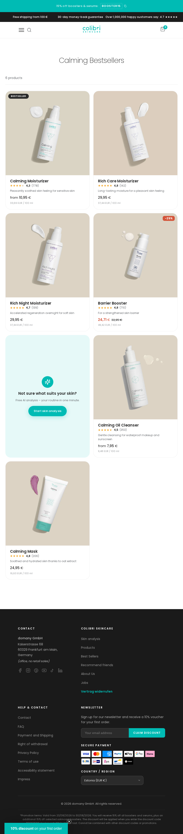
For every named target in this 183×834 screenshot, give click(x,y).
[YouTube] (44, 670)
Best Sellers (89, 656)
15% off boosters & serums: (77, 6)
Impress (24, 779)
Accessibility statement (36, 770)
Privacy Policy (28, 753)
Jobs (84, 682)
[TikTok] (52, 670)
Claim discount (147, 733)
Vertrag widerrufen (96, 691)
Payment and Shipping (35, 735)
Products (88, 647)
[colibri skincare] (91, 30)
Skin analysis (90, 639)
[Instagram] (28, 670)
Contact (24, 717)
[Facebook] (20, 670)
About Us (88, 674)
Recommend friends (97, 665)
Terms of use (28, 761)
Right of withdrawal (33, 744)
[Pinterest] (36, 670)
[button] (36, 828)
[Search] (29, 30)
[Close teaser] (69, 821)
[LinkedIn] (60, 670)
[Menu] (21, 30)
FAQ (21, 726)
